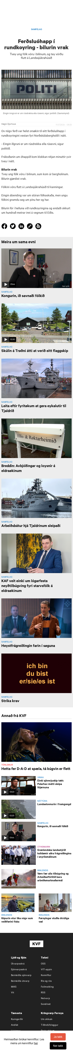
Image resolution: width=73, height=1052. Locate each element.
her (36, 1043)
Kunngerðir (17, 1019)
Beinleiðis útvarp (20, 981)
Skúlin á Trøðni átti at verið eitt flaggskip (34, 351)
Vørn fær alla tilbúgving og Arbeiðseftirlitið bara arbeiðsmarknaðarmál (53, 877)
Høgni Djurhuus (8, 124)
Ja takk (58, 1037)
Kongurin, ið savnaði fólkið (23, 296)
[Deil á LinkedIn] (21, 227)
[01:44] (18, 831)
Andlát (15, 1025)
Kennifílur (46, 975)
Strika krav (10, 701)
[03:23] (18, 786)
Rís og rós (46, 981)
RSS (43, 993)
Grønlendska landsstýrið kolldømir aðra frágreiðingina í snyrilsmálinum (54, 854)
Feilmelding (47, 987)
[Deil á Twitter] (13, 227)
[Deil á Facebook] (4, 227)
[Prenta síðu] (38, 226)
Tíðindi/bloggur (49, 1025)
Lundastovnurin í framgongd (54, 804)
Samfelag (36, 30)
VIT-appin (46, 970)
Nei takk (58, 1046)
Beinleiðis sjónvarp (21, 975)
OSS (43, 964)
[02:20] (18, 809)
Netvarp (45, 998)
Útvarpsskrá (18, 964)
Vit (12, 993)
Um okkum (46, 1019)
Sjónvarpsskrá (19, 970)
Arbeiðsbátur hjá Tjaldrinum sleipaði (30, 526)
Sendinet (46, 1004)
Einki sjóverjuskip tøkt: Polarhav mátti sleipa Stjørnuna (50, 784)
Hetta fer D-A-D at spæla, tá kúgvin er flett (35, 769)
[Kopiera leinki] (30, 226)
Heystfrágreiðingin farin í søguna (28, 646)
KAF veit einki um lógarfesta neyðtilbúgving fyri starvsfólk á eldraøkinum (27, 586)
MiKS (14, 987)
